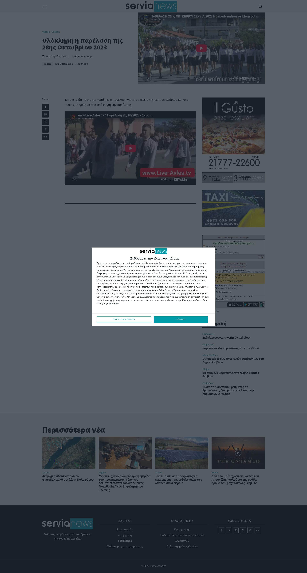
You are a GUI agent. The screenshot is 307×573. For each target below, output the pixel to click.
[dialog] (153, 287)
